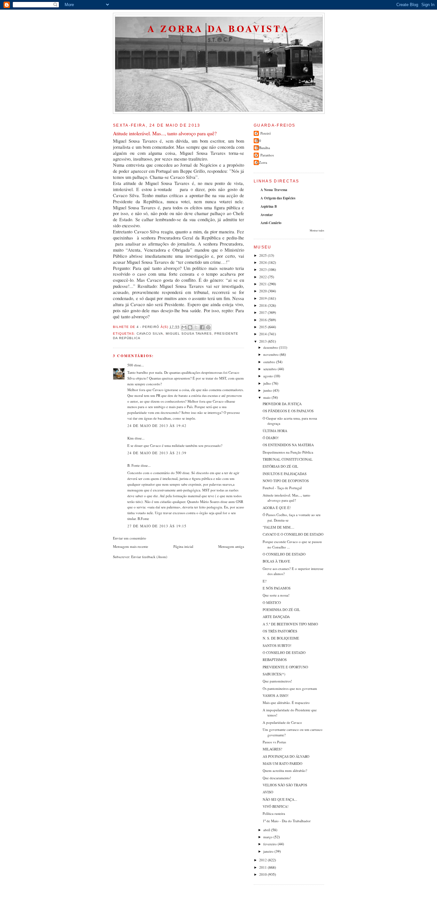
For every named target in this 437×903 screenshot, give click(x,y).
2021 (263, 283)
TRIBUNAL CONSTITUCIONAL (288, 459)
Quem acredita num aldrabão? (285, 770)
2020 (263, 290)
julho (267, 383)
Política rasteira (274, 813)
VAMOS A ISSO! (276, 695)
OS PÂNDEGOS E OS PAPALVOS (288, 410)
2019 (263, 298)
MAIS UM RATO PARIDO (282, 763)
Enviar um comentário (129, 538)
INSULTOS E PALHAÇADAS (284, 473)
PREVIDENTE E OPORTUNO (285, 667)
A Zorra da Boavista (218, 28)
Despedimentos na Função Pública (288, 452)
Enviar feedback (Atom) (149, 556)
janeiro (268, 851)
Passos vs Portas (274, 742)
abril (267, 829)
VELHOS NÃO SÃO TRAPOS (285, 784)
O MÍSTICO (272, 602)
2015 (263, 326)
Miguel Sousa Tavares (189, 333)
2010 (263, 874)
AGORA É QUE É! (277, 507)
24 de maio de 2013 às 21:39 (157, 452)
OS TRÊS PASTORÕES (280, 631)
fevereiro (270, 843)
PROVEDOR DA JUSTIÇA (282, 403)
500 (130, 365)
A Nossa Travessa (273, 189)
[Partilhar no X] (196, 327)
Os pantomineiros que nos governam (290, 688)
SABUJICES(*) (274, 674)
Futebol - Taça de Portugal (282, 487)
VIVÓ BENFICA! (276, 806)
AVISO (268, 792)
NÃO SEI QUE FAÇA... (280, 799)
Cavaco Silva (150, 333)
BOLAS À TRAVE (276, 561)
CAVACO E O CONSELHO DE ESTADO (293, 534)
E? (264, 581)
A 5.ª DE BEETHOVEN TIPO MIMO (290, 624)
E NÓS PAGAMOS (276, 588)
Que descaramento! (277, 777)
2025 (263, 255)
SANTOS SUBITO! (277, 645)
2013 (263, 341)
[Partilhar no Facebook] (202, 327)
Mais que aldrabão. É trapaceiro (286, 702)
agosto (268, 375)
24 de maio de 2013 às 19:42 (157, 425)
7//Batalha (262, 147)
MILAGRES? (272, 749)
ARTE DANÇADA (276, 616)
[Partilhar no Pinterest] (208, 327)
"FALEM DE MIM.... (278, 527)
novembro (271, 354)
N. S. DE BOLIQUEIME (281, 638)
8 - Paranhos (264, 155)
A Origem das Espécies (277, 198)
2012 (263, 859)
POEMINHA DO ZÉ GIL (281, 609)
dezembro (271, 347)
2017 (263, 312)
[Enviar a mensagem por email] (184, 327)
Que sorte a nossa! (276, 595)
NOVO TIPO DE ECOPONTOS (286, 480)
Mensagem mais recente (130, 546)
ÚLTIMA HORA (275, 430)
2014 (263, 333)
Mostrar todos (317, 230)
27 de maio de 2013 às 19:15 (157, 525)
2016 (263, 319)
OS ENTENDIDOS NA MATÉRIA (288, 444)
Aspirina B (268, 206)
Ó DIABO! (271, 437)
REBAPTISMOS (275, 659)
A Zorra (261, 162)
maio (267, 397)
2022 (263, 276)
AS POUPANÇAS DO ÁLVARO (286, 756)
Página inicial (183, 546)
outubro (269, 361)
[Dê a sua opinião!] (190, 327)
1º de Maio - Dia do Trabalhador (287, 820)
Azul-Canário (271, 222)
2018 (263, 305)
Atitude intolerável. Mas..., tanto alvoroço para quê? (286, 498)
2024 (263, 262)
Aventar (266, 214)
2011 (263, 867)
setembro (270, 368)
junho (268, 390)
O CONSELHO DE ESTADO (284, 554)
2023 (263, 269)
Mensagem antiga (231, 546)
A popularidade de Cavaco (282, 722)
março (268, 836)
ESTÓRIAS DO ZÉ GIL (280, 466)
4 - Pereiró (263, 133)
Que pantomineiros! (277, 681)
